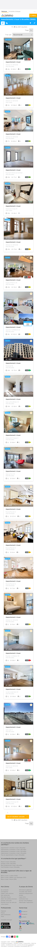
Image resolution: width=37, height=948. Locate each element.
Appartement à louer (13, 62)
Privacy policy (27, 943)
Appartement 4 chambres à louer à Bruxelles (13, 853)
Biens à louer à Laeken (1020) (9, 875)
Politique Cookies (18, 943)
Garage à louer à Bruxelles (8, 863)
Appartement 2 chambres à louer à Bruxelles (13, 849)
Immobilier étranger (14, 11)
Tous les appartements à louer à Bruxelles (12, 855)
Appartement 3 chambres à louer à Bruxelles (13, 851)
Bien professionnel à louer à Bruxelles (11, 865)
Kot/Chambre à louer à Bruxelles (10, 867)
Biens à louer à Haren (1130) (9, 879)
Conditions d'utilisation (7, 943)
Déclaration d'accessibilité (21, 946)
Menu (34, 15)
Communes (11, 946)
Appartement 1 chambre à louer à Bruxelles (13, 847)
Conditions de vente (11, 944)
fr (34, 11)
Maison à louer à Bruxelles (8, 861)
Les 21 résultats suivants (16, 817)
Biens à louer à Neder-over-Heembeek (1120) (13, 877)
